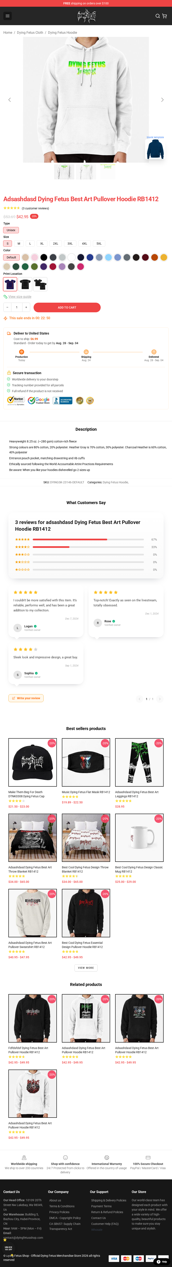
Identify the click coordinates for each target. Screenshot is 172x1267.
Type (6, 223)
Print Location (12, 273)
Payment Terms (101, 1206)
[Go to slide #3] (108, 171)
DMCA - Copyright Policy (65, 1218)
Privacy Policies (59, 1212)
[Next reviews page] (160, 699)
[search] (157, 15)
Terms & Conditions (61, 1206)
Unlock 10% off (8, 1248)
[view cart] (164, 15)
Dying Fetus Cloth (30, 33)
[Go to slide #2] (86, 171)
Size (6, 237)
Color (6, 250)
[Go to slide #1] (64, 171)
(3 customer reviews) (35, 208)
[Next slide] (162, 99)
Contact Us (98, 1218)
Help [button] (164, 1261)
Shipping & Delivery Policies (108, 1200)
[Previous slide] (9, 99)
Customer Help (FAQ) (105, 1224)
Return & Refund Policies (107, 1212)
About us (55, 1200)
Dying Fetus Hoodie (62, 33)
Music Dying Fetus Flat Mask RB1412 (86, 792)
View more (86, 967)
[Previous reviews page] (139, 699)
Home (7, 33)
